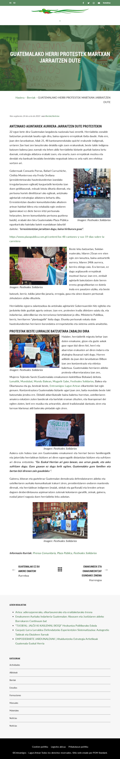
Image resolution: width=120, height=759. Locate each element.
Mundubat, (26, 381)
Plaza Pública (64, 553)
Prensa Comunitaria (44, 553)
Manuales (14, 703)
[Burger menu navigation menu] (60, 21)
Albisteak (14, 673)
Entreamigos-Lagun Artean (65, 385)
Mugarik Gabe (61, 381)
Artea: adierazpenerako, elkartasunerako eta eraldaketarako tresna (53, 612)
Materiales (14, 710)
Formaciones (15, 695)
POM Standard (100, 752)
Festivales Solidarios (82, 381)
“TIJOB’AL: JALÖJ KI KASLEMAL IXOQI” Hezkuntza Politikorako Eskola (56, 625)
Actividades (15, 665)
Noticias (55, 116)
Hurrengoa (92, 573)
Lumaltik (14, 381)
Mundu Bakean (42, 381)
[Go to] (83, 2)
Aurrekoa (29, 571)
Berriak (31, 97)
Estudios (13, 688)
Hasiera (20, 97)
